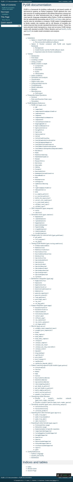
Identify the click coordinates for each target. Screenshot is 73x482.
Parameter (38, 69)
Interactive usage (41, 427)
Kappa (59, 19)
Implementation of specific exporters (47, 429)
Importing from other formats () (46, 412)
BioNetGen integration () (42, 278)
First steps (34, 58)
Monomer (38, 67)
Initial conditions (36, 75)
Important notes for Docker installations (48, 52)
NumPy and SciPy (37, 455)
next (60, 1)
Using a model (36, 62)
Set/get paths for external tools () (47, 235)
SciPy (69, 29)
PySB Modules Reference (36, 103)
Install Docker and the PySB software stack (49, 50)
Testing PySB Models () (47, 243)
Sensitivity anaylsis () (48, 404)
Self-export (38, 93)
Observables (39, 73)
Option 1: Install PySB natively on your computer (47, 40)
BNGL (53, 19)
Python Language (37, 453)
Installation (31, 38)
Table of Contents (8, 5)
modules (65, 1)
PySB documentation (25, 1)
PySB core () (38, 105)
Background (39, 48)
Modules (34, 89)
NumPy (63, 29)
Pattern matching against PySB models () (49, 365)
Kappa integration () (41, 305)
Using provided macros (39, 83)
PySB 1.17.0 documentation (9, 1)
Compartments (36, 85)
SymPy (29, 31)
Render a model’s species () (53, 402)
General (34, 97)
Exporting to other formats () (44, 423)
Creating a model (37, 60)
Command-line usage (42, 425)
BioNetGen (35, 457)
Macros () (38, 326)
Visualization (35, 79)
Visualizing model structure (40, 396)
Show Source (6, 20)
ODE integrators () (42, 208)
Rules (37, 71)
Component (39, 66)
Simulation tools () (42, 214)
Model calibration (37, 87)
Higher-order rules (37, 81)
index (70, 1)
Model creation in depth (39, 64)
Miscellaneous (36, 91)
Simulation (35, 101)
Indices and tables (7, 9)
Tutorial (30, 54)
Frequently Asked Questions (37, 95)
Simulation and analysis (39, 77)
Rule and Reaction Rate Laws (41, 99)
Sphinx (54, 480)
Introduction (35, 56)
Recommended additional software (47, 42)
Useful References (34, 451)
